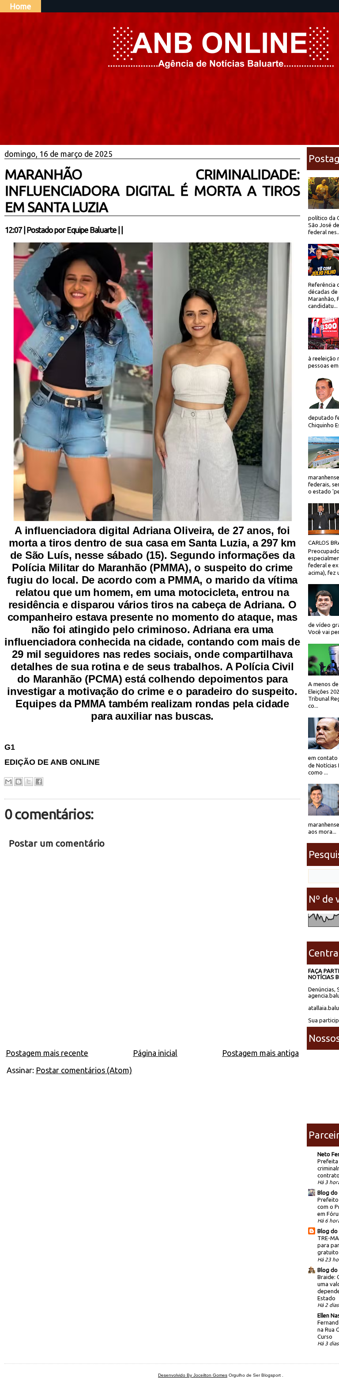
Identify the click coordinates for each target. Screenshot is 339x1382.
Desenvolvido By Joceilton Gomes (192, 1375)
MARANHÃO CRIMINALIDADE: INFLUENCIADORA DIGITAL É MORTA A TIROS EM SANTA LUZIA (152, 190)
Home (20, 6)
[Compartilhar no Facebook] (38, 781)
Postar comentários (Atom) (84, 1070)
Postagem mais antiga (260, 1052)
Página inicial (155, 1052)
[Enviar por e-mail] (8, 781)
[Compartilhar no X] (28, 781)
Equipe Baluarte (92, 229)
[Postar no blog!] (18, 781)
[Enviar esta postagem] (125, 229)
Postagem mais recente (47, 1052)
